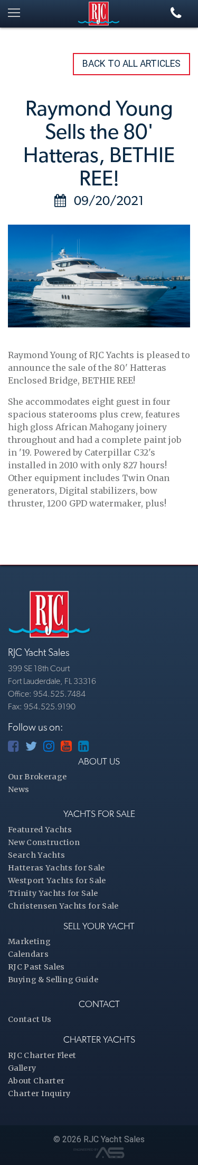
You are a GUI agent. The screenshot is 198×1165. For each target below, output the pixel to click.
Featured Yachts (40, 829)
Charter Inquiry (39, 1093)
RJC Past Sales (36, 967)
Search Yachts (36, 855)
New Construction (44, 842)
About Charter (36, 1081)
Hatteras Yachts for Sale (56, 868)
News (18, 789)
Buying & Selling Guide (53, 979)
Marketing (29, 941)
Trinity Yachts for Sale (53, 893)
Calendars (28, 954)
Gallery (22, 1068)
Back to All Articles (131, 63)
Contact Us (29, 1019)
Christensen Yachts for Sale (63, 906)
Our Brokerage (37, 776)
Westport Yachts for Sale (57, 880)
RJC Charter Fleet (42, 1055)
